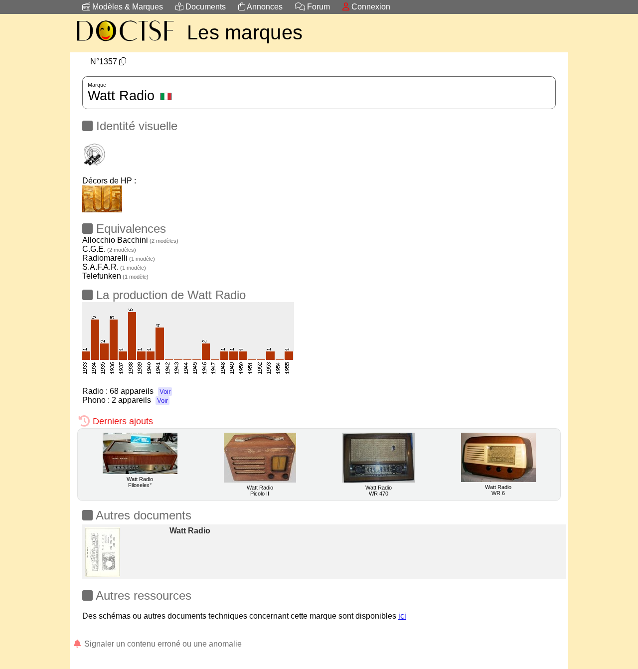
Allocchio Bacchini (130, 240)
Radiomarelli (118, 258)
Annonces (264, 6)
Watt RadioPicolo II (260, 491)
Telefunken (115, 276)
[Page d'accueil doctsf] (124, 42)
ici (402, 616)
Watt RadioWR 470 (378, 491)
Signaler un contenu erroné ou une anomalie (162, 644)
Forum (317, 6)
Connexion (369, 6)
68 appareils (140, 391)
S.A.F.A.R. (114, 267)
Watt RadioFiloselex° (140, 482)
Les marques (245, 32)
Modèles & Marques (126, 6)
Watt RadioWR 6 (498, 490)
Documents (204, 6)
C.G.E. (109, 249)
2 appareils (140, 400)
